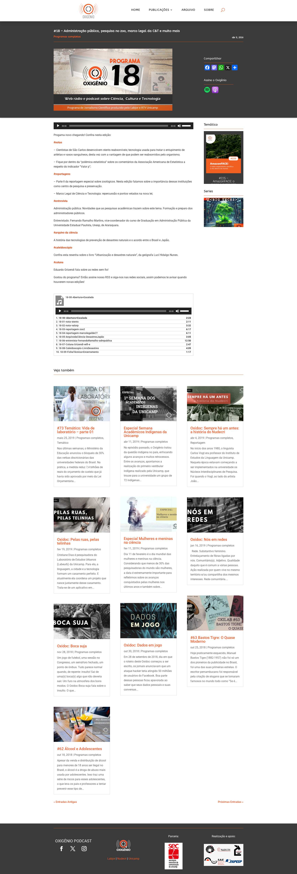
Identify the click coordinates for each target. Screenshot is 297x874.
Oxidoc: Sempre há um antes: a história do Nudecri (214, 430)
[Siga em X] (73, 849)
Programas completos (89, 438)
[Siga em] (73, 860)
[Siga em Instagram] (84, 849)
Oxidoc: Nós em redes (208, 539)
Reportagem (197, 442)
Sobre (209, 10)
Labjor (111, 858)
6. (80, 336)
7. (84, 340)
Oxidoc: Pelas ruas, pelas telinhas (78, 541)
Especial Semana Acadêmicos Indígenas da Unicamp (145, 432)
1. (71, 318)
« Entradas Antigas (65, 802)
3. (67, 325)
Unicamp (134, 858)
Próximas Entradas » (230, 802)
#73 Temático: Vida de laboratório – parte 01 (76, 430)
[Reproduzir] (58, 126)
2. (67, 321)
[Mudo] (179, 126)
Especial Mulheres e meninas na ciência (148, 540)
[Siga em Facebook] (61, 849)
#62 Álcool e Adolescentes (79, 749)
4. (70, 329)
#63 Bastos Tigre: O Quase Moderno (212, 639)
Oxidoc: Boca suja (72, 646)
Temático (62, 442)
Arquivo (188, 10)
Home (135, 10)
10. (77, 352)
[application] (123, 125)
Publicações (159, 10)
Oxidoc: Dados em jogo (143, 645)
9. (77, 348)
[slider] (187, 125)
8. (73, 344)
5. (77, 333)
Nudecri (121, 858)
